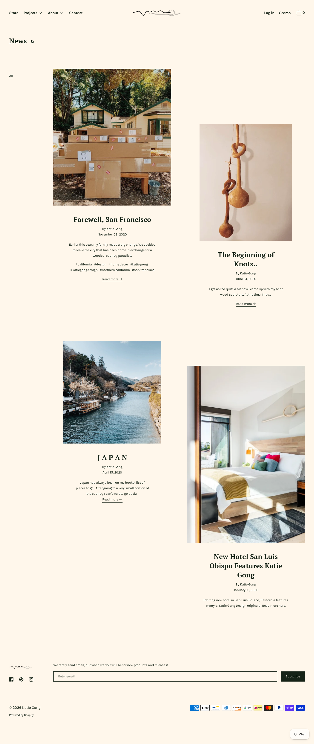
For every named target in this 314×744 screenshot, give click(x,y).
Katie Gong (31, 707)
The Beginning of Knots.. (246, 259)
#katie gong (139, 264)
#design (100, 264)
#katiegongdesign (84, 270)
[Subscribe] (31, 40)
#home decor (118, 264)
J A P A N (112, 457)
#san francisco (143, 270)
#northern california (115, 270)
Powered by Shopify (21, 715)
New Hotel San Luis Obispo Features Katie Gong (245, 565)
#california (84, 264)
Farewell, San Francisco (112, 219)
